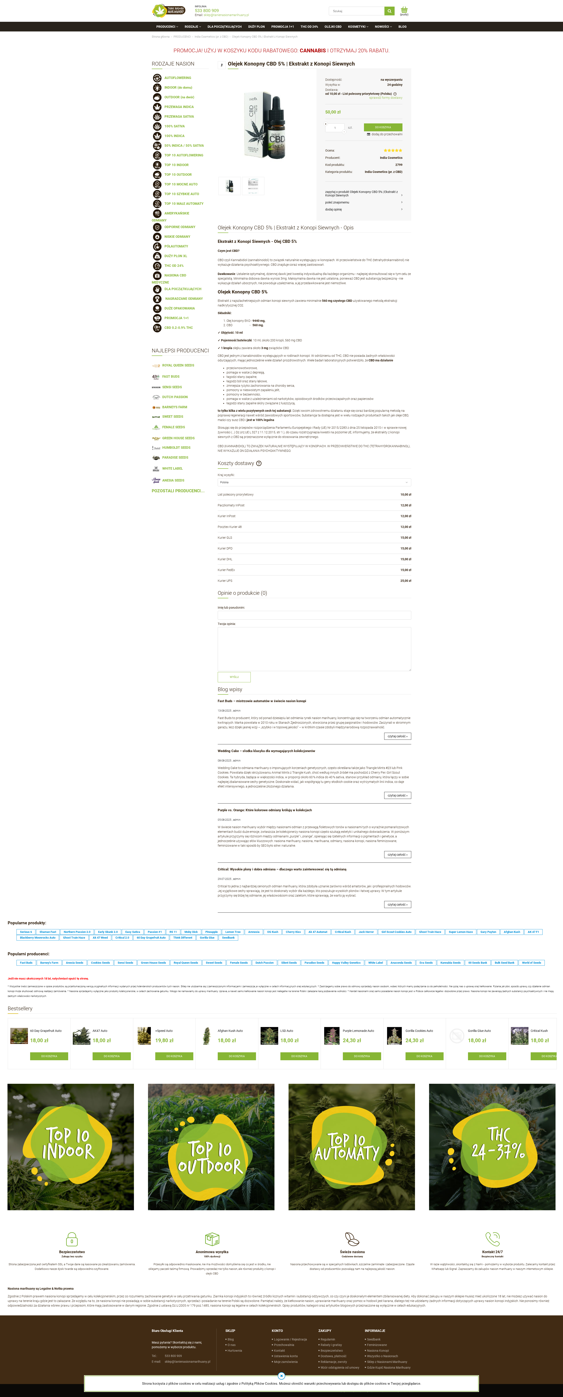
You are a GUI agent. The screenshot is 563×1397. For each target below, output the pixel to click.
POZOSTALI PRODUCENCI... (178, 491)
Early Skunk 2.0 (108, 932)
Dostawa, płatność (333, 1356)
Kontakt (279, 1350)
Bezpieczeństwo (332, 1350)
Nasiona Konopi (378, 1350)
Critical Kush (343, 932)
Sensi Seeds (125, 962)
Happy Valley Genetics (346, 962)
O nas (232, 1345)
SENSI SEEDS (171, 387)
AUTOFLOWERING (177, 78)
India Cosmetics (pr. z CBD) (383, 172)
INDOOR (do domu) (177, 88)
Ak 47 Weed (100, 937)
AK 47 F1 (533, 932)
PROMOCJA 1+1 (176, 318)
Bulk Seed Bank (504, 962)
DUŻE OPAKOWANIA (179, 308)
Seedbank (228, 937)
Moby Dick (191, 932)
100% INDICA (174, 136)
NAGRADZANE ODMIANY (183, 299)
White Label (375, 962)
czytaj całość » (398, 736)
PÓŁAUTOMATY (175, 246)
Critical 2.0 (122, 937)
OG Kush (272, 932)
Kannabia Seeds (451, 962)
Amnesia (254, 932)
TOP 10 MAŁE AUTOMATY (183, 204)
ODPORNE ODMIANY (179, 227)
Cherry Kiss (293, 932)
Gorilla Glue (207, 937)
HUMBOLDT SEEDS (175, 448)
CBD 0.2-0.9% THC (178, 328)
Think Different (182, 937)
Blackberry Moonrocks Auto (37, 937)
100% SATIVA (174, 126)
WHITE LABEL (172, 469)
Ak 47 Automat (318, 932)
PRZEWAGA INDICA (178, 107)
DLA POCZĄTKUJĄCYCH (182, 289)
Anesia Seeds (74, 962)
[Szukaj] (389, 11)
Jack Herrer (366, 932)
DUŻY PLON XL (175, 256)
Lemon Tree (233, 932)
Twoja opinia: (227, 624)
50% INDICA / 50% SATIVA (183, 146)
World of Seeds (531, 962)
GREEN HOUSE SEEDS (178, 438)
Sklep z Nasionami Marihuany (387, 1362)
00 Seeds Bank (477, 962)
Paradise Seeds (314, 962)
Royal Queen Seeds (186, 962)
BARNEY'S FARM (174, 407)
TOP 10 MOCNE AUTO (180, 184)
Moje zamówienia (286, 1362)
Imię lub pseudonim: (231, 607)
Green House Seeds (153, 962)
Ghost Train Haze (430, 932)
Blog (231, 1339)
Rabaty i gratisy (331, 1345)
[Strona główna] (169, 10)
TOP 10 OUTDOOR (177, 175)
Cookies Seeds (100, 962)
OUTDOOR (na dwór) (178, 97)
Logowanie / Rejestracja (290, 1339)
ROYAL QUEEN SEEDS (177, 365)
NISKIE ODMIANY (176, 237)
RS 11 (173, 932)
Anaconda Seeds (401, 962)
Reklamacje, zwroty (334, 1362)
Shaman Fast (48, 932)
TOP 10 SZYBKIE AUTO (181, 194)
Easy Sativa (132, 932)
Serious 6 (26, 932)
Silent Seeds (289, 962)
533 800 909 (207, 10)
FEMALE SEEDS (173, 427)
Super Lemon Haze (461, 932)
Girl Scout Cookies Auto (396, 932)
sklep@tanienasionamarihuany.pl (226, 15)
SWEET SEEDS (172, 417)
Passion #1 (155, 932)
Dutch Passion (265, 962)
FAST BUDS (170, 377)
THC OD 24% (173, 266)
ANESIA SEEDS (172, 480)
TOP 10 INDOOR (176, 165)
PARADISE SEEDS (174, 458)
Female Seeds (239, 962)
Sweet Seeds (214, 962)
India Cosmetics (391, 157)
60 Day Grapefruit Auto (151, 937)
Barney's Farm (49, 962)
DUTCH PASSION (174, 397)
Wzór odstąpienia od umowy (340, 1367)
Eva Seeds (426, 962)
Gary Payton (488, 932)
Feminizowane (377, 1345)
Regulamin (328, 1339)
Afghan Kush (512, 932)
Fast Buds (26, 962)
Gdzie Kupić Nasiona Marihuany (389, 1367)
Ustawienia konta (286, 1356)
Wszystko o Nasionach (382, 1356)
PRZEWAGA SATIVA (178, 117)
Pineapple (211, 932)
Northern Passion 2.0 (77, 932)
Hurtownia (235, 1350)
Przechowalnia (284, 1345)
